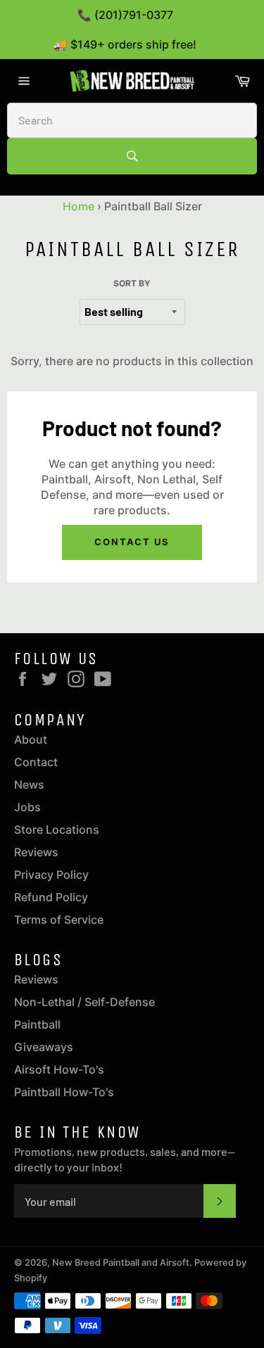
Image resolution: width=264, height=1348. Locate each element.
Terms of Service (58, 920)
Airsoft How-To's (59, 1069)
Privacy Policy (51, 874)
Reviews (36, 852)
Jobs (27, 807)
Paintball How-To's (64, 1092)
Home (78, 206)
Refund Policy (51, 897)
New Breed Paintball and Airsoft (120, 1262)
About (30, 739)
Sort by (132, 283)
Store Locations (56, 829)
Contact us (132, 541)
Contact (36, 762)
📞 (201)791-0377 (125, 15)
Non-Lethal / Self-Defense (84, 1002)
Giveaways (43, 1047)
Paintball (37, 1024)
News (29, 784)
